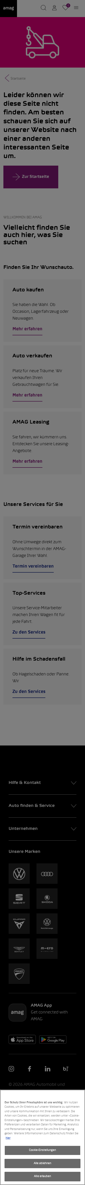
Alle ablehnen (42, 1163)
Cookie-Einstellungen (42, 1150)
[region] (42, 1137)
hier (8, 1138)
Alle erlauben (42, 1176)
